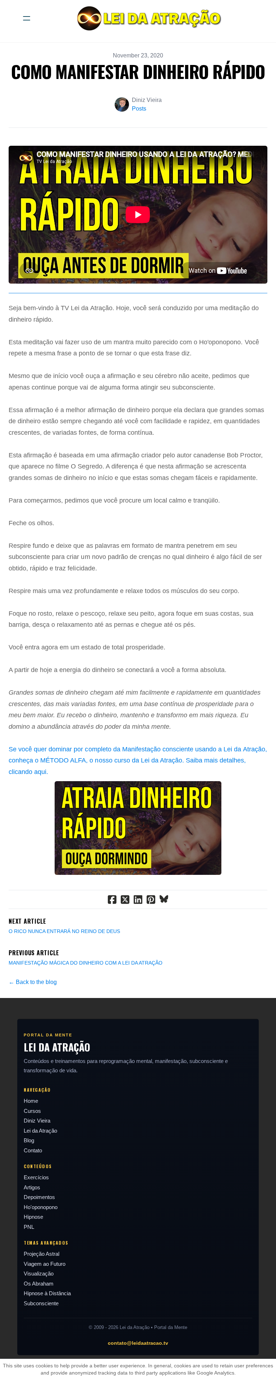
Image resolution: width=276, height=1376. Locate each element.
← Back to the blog (33, 982)
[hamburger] (26, 18)
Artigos (32, 1187)
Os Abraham (39, 1284)
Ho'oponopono (41, 1207)
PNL (29, 1227)
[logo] (147, 18)
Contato (33, 1150)
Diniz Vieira (37, 1121)
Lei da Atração (40, 1131)
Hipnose (33, 1217)
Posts (139, 109)
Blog (29, 1140)
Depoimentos (39, 1197)
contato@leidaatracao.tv (138, 1343)
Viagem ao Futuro (44, 1264)
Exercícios (36, 1177)
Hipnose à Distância (47, 1293)
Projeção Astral (41, 1254)
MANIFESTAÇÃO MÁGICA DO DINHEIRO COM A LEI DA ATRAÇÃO (85, 963)
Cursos (32, 1111)
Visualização (39, 1273)
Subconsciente (41, 1303)
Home (31, 1101)
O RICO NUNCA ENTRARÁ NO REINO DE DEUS (64, 931)
